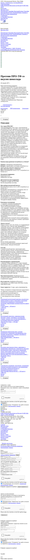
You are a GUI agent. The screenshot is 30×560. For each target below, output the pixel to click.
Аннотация (25, 108)
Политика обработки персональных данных (12, 447)
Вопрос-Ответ (4, 45)
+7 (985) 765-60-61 (16, 48)
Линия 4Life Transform (12, 12)
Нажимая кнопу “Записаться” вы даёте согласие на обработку (15, 502)
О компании (4, 15)
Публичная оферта (6, 446)
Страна (3, 463)
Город (2, 468)
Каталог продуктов (7, 443)
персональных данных (14, 406)
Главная (3, 49)
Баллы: (3, 111)
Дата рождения (5, 461)
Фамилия (3, 458)
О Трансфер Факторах (7, 17)
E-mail (3, 465)
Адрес (3, 470)
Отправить (3, 403)
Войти (17, 455)
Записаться (4, 515)
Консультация (4, 23)
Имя (2, 456)
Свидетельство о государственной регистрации (6, 106)
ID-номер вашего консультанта (9, 471)
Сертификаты (4, 430)
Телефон (3, 466)
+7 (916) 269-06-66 (6, 48)
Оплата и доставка (13, 2)
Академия (6, 4)
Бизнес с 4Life (4, 2)
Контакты (3, 19)
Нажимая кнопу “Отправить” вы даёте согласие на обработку (15, 405)
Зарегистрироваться (23, 486)
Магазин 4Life (4, 9)
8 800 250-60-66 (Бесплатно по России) (11, 5)
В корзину (5, 119)
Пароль (3, 453)
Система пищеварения (11, 14)
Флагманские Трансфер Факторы (10, 11)
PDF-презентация (15, 108)
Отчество (3, 460)
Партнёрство (4, 18)
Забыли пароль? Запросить (8, 455)
